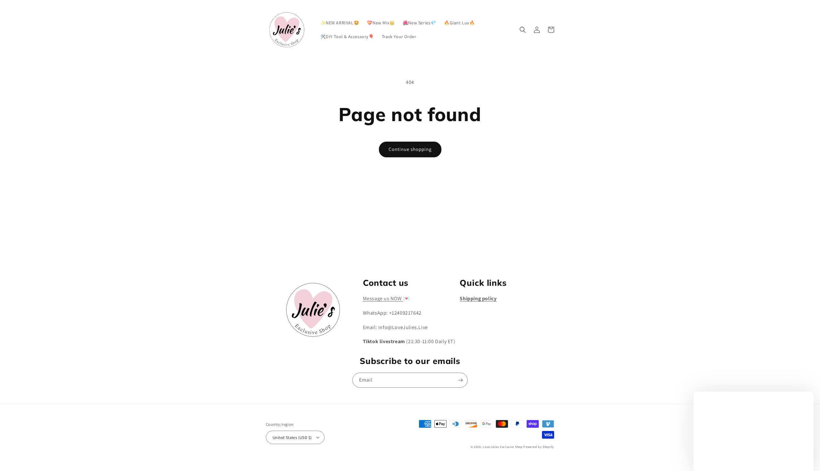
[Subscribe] (460, 251)
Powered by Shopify (538, 447)
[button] (523, 30)
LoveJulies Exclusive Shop (503, 447)
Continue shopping (410, 149)
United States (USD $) (292, 437)
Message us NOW (383, 298)
